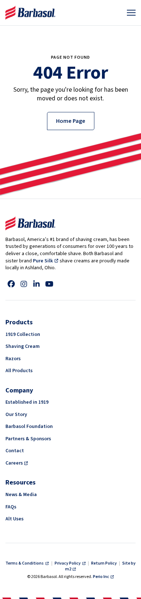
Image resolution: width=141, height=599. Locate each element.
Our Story (16, 414)
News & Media (21, 494)
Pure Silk (43, 261)
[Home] (30, 12)
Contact (14, 450)
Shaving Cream (22, 346)
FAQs (10, 507)
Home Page (70, 121)
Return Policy (104, 563)
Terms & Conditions (24, 563)
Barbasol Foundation (29, 426)
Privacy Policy (68, 563)
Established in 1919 (26, 402)
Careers (14, 463)
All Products (19, 370)
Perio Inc (101, 577)
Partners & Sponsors (28, 438)
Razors (13, 358)
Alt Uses (14, 519)
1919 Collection (22, 334)
